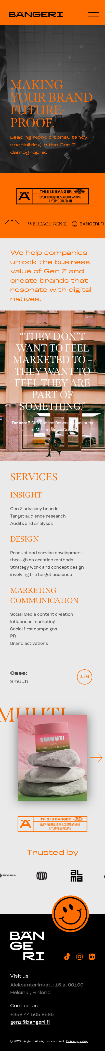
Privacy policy (77, 1041)
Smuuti (19, 677)
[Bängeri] (36, 14)
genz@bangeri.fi (30, 1022)
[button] (96, 758)
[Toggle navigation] (93, 14)
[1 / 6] (52, 758)
